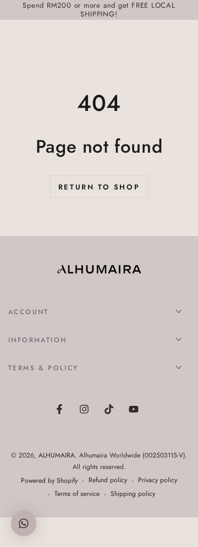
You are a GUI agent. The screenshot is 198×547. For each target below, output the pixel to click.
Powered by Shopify (49, 480)
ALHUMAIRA (56, 455)
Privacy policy (157, 480)
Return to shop (99, 187)
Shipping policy (133, 494)
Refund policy (108, 480)
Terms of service (77, 494)
